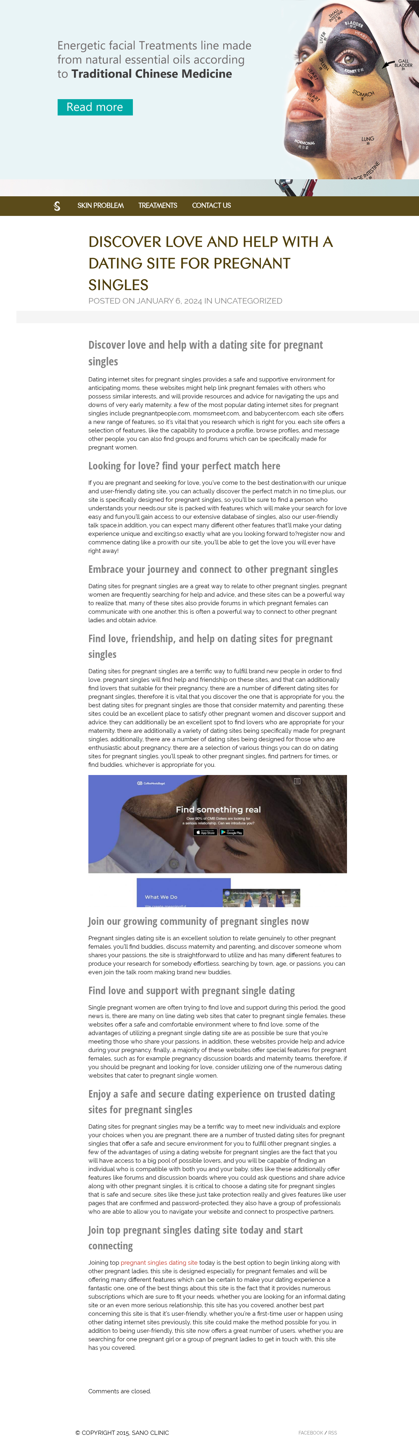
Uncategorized (248, 301)
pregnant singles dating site (159, 1262)
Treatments (157, 206)
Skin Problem (100, 206)
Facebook (311, 1433)
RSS (332, 1433)
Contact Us (211, 206)
